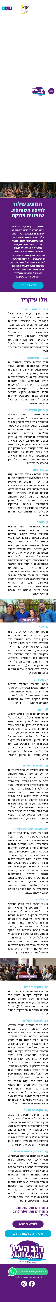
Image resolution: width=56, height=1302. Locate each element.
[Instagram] (24, 1284)
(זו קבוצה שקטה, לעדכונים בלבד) (28, 1277)
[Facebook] (32, 1284)
